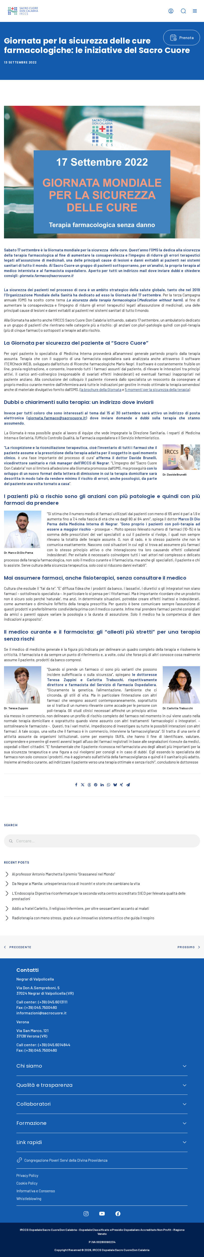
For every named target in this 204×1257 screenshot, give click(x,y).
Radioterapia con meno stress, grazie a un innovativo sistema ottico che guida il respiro (83, 918)
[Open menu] (195, 10)
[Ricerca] (102, 840)
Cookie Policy (27, 1183)
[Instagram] (86, 1214)
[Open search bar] (183, 11)
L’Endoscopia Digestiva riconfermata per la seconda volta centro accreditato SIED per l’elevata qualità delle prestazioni (99, 896)
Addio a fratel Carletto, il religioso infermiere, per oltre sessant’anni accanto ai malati (80, 908)
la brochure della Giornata (101, 389)
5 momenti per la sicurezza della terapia (157, 389)
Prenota (186, 37)
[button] (76, 785)
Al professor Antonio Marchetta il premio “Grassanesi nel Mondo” (63, 874)
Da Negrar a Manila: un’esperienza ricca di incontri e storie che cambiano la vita (76, 883)
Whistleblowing (28, 1198)
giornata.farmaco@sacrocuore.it (57, 418)
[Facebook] (118, 1214)
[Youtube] (102, 1214)
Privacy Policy (27, 1175)
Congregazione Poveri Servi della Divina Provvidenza (65, 1160)
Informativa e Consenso (35, 1191)
